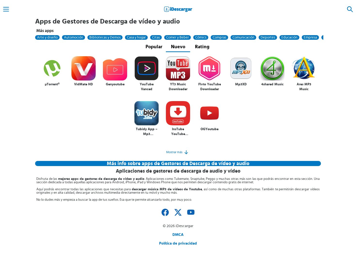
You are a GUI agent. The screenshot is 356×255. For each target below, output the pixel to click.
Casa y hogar (136, 37)
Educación (289, 37)
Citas (156, 37)
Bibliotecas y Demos (105, 37)
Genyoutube (115, 84)
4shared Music (272, 84)
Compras (219, 37)
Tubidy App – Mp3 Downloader (146, 132)
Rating (202, 46)
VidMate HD (83, 84)
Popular (154, 46)
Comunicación (243, 37)
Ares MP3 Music (304, 87)
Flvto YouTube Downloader (209, 87)
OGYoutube (209, 129)
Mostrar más (174, 152)
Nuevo (178, 46)
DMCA (178, 235)
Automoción (73, 37)
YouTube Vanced (147, 87)
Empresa (310, 37)
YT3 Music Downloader (178, 87)
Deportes (268, 37)
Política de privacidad (178, 243)
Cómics (200, 37)
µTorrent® (52, 84)
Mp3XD (241, 84)
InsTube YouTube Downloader (178, 132)
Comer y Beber (177, 37)
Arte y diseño (47, 37)
